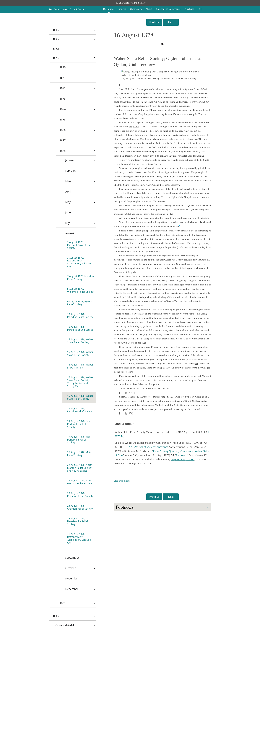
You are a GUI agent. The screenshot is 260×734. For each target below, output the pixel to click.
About (149, 8)
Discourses (109, 8)
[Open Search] (200, 9)
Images (122, 8)
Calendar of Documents (168, 8)
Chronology (136, 8)
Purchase (189, 8)
